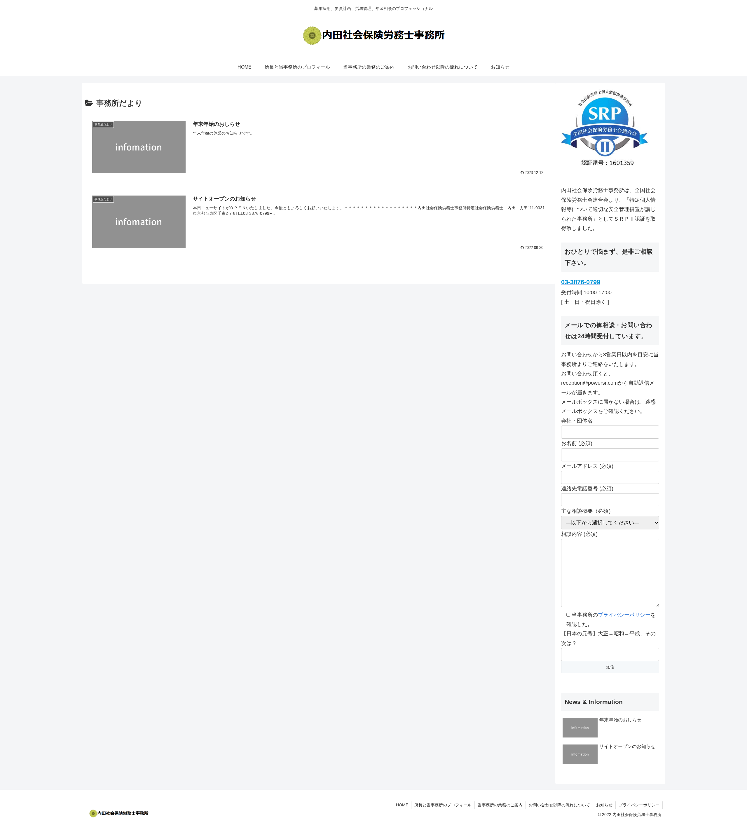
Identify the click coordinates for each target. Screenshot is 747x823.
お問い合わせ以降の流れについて (559, 805)
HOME (402, 805)
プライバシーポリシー (624, 615)
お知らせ (604, 805)
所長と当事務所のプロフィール (443, 805)
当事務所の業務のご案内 (500, 805)
